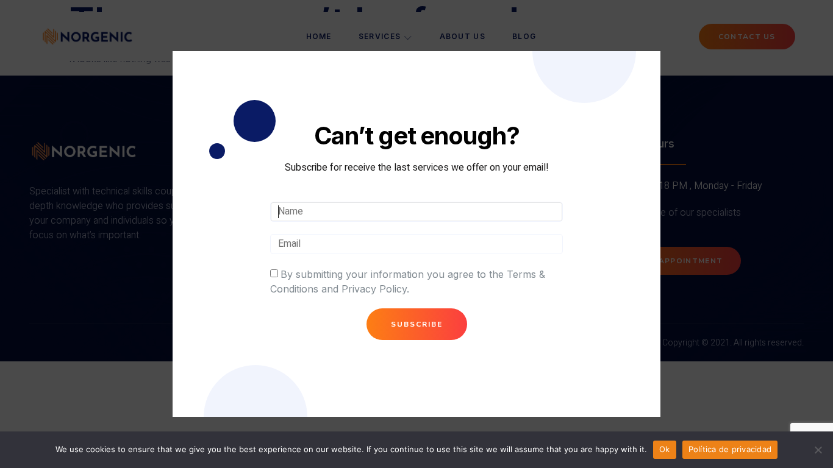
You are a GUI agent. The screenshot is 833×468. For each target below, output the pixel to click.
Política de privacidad (730, 449)
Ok (664, 449)
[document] (416, 234)
